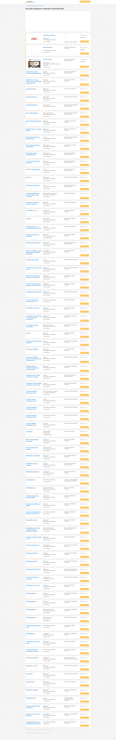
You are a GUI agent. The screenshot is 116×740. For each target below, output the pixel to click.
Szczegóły (84, 41)
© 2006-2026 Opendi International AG (33, 732)
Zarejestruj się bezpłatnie (85, 1)
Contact (43, 732)
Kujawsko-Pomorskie (30, 729)
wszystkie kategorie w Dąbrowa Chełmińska (35, 5)
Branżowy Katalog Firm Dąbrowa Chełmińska (43, 729)
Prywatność (47, 732)
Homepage (82, 37)
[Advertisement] (58, 21)
